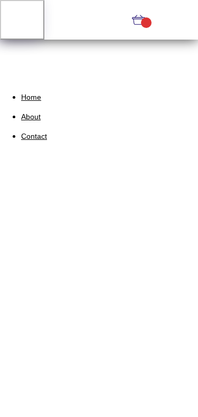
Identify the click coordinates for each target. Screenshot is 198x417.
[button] (22, 20)
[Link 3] (99, 20)
